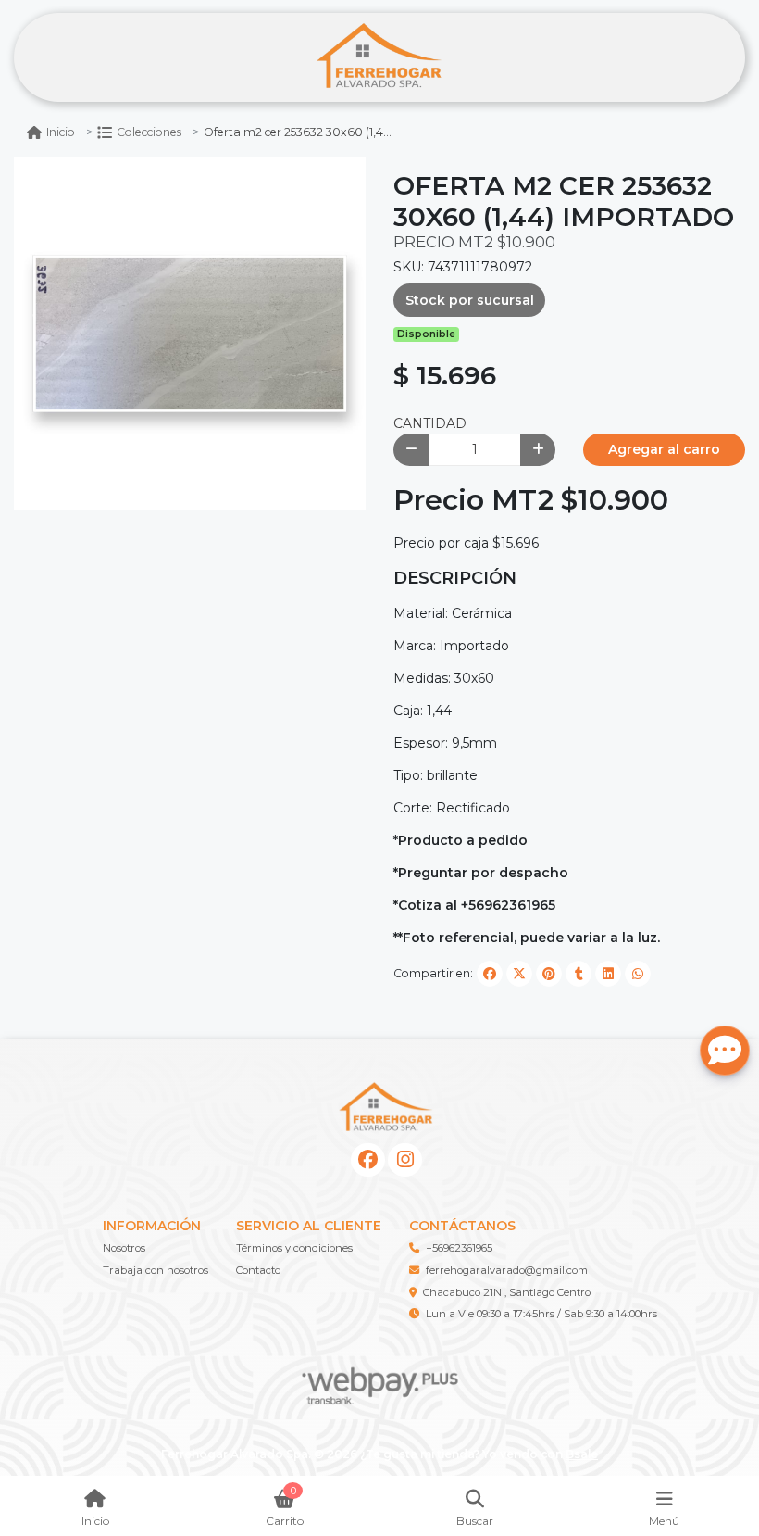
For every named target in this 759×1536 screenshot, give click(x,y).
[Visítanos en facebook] (368, 1160)
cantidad (430, 423)
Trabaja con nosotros (155, 1270)
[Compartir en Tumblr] (578, 974)
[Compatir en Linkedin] (608, 974)
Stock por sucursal (469, 300)
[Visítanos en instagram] (405, 1160)
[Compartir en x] (519, 974)
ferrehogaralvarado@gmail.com (507, 1270)
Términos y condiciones (294, 1247)
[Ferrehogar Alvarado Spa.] (379, 58)
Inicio (60, 132)
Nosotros (124, 1247)
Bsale (582, 1454)
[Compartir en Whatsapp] (638, 974)
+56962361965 (459, 1247)
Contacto (258, 1270)
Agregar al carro (664, 449)
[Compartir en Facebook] (490, 974)
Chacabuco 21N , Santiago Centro (507, 1292)
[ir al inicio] (386, 1108)
